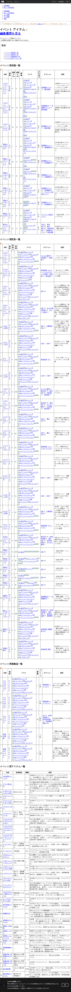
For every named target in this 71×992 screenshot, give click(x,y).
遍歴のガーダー (5, 597)
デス (49, 359)
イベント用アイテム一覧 (13, 58)
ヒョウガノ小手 (5, 477)
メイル (9, 540)
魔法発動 (47, 89)
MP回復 (48, 276)
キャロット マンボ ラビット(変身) (46, 272)
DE (32, 256)
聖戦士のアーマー (5, 552)
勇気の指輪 (4, 736)
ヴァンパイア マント (5, 526)
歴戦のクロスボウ (5, 146)
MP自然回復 (47, 719)
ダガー (9, 191)
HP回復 (43, 258)
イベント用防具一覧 (11, 54)
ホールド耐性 (45, 256)
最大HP (43, 391)
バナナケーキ (7, 873)
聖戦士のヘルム (5, 584)
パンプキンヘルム (5, 461)
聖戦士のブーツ (5, 577)
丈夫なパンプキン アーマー (5, 540)
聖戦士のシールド (5, 569)
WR (31, 277)
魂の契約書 (6, 969)
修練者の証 (6, 913)
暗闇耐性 (50, 616)
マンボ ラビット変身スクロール (7, 894)
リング (9, 736)
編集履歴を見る (10, 33)
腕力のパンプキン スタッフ (5, 228)
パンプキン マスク (5, 447)
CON (42, 375)
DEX (42, 477)
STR (42, 224)
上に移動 (7, 15)
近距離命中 (45, 106)
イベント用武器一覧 (11, 52)
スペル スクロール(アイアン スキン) (7, 821)
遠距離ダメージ (46, 145)
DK (34, 259)
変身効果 (44, 270)
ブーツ (9, 577)
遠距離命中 (48, 147)
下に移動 (7, 17)
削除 (5, 19)
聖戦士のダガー (5, 215)
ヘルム (9, 273)
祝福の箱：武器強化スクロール (7, 956)
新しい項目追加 (9, 7)
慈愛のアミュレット (4, 753)
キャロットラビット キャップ (5, 273)
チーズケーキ (7, 851)
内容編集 (7, 5)
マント (9, 327)
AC (44, 715)
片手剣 (9, 88)
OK (65, 985)
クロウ (9, 203)
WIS (42, 419)
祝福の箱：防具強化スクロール (7, 963)
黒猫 (49, 649)
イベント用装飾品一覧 (12, 56)
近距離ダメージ (46, 87)
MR (42, 291)
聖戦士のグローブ (5, 560)
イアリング (9, 719)
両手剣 (9, 161)
